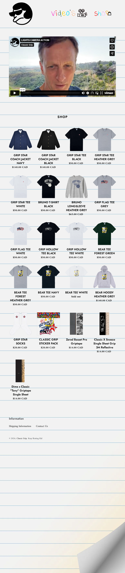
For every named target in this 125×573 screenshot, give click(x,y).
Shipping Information (20, 426)
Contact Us (42, 426)
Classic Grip (22, 438)
